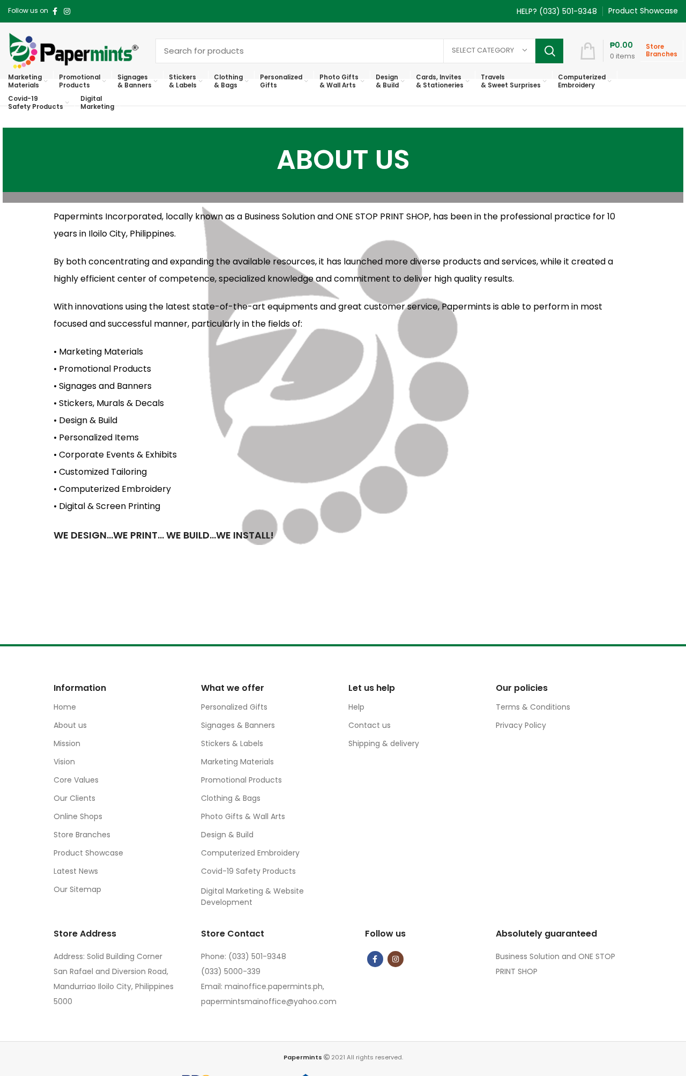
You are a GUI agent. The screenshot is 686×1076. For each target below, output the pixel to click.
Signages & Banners (238, 725)
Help (356, 707)
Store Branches (82, 834)
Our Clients (74, 798)
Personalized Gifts (234, 707)
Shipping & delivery (383, 743)
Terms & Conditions (533, 707)
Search (549, 51)
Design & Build (227, 834)
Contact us (369, 725)
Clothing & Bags (230, 798)
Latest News (76, 871)
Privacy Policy (521, 725)
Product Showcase (88, 852)
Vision (64, 761)
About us (70, 725)
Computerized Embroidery (250, 852)
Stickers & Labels (232, 743)
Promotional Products (241, 780)
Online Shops (78, 816)
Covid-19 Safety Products (248, 871)
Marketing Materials (237, 761)
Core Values (76, 780)
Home (65, 707)
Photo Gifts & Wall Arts (243, 816)
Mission (67, 743)
